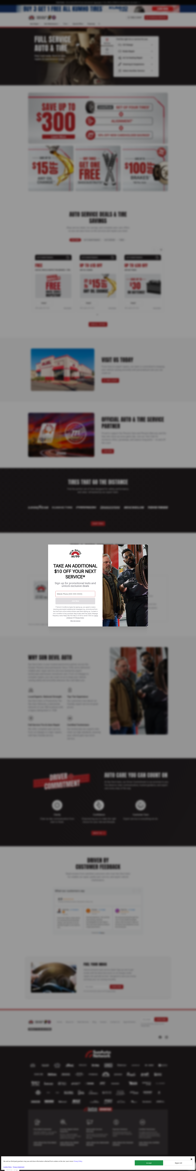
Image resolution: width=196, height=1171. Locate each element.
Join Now (75, 601)
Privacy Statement (18, 1167)
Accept (149, 1163)
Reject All (178, 1163)
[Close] (144, 547)
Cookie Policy (7, 1167)
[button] (191, 1159)
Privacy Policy (80, 618)
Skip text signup (75, 621)
